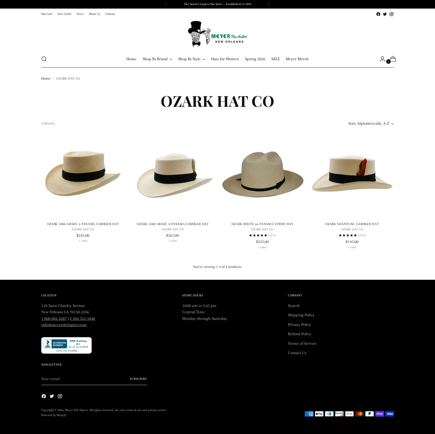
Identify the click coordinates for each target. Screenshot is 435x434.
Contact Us (297, 352)
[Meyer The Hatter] (217, 34)
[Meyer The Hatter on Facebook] (378, 14)
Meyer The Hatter (76, 410)
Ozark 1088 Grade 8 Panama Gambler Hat (173, 224)
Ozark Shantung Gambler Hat (352, 224)
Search (294, 305)
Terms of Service (302, 343)
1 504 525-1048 (82, 318)
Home (45, 78)
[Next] (268, 4)
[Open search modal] (44, 59)
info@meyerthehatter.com (64, 324)
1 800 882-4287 (54, 318)
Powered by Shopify (53, 415)
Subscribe (138, 379)
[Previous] (166, 4)
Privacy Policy (299, 324)
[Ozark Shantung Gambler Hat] (352, 175)
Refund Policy (299, 333)
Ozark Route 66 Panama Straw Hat (262, 224)
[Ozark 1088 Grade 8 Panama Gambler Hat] (172, 175)
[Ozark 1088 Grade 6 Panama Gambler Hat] (83, 175)
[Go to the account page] (380, 59)
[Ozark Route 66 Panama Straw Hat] (262, 175)
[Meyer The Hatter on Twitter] (385, 14)
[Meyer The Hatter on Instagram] (391, 14)
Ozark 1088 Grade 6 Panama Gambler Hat (83, 224)
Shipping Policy (301, 315)
